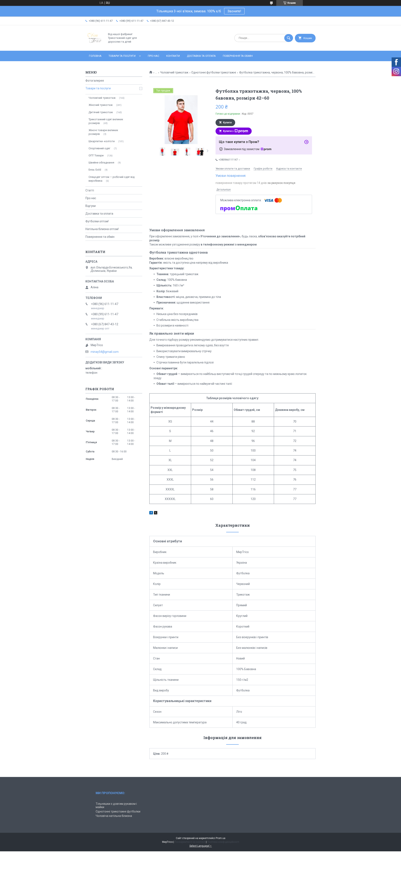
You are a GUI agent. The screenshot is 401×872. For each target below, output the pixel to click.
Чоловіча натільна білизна (114, 816)
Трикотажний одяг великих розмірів (106, 121)
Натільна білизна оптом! (102, 229)
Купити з (228, 131)
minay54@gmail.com (105, 351)
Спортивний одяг (99, 148)
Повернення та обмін (238, 55)
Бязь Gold (95, 169)
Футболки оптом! (97, 221)
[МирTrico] (94, 45)
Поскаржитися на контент (190, 841)
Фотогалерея (94, 80)
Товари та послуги (122, 55)
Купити (227, 122)
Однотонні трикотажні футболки (118, 811)
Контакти (173, 55)
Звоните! (234, 11)
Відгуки (90, 206)
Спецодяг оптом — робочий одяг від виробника (112, 178)
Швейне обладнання (101, 162)
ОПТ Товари (96, 155)
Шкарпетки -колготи (102, 141)
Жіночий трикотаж (101, 104)
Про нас (153, 55)
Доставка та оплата (201, 55)
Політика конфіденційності (223, 841)
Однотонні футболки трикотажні (213, 72)
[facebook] (151, 513)
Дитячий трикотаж (101, 112)
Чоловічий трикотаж (174, 72)
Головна (95, 55)
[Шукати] (288, 38)
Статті (89, 190)
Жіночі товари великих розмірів (103, 132)
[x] (155, 513)
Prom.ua (220, 838)
